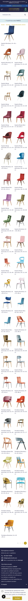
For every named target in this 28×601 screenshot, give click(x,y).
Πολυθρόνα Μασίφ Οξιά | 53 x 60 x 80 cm (7, 452)
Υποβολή (25, 14)
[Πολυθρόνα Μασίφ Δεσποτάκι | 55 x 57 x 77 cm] (21, 423)
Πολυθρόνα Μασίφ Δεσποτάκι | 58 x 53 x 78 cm (7, 411)
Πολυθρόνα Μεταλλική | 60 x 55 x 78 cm (20, 492)
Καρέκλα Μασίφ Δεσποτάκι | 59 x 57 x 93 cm (7, 126)
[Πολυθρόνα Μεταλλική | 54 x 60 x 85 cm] (9, 525)
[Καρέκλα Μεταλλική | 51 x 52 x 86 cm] (21, 284)
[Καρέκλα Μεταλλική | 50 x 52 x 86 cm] (7, 55)
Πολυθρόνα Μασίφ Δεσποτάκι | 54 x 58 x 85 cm (7, 512)
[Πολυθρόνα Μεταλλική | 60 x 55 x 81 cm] (7, 484)
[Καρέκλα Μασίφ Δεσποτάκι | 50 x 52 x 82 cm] (7, 75)
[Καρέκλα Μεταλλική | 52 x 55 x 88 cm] (21, 322)
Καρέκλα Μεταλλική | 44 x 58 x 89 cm (20, 229)
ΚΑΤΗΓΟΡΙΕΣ (2, 9)
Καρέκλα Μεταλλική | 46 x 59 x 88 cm (20, 391)
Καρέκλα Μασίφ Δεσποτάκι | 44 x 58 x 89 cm (21, 210)
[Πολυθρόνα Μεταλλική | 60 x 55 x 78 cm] (21, 484)
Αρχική (3, 24)
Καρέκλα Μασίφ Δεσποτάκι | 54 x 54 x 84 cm (7, 210)
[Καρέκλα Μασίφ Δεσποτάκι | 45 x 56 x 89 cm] (7, 263)
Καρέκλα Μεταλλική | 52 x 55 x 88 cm (20, 330)
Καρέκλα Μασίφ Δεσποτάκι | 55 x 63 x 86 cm (21, 350)
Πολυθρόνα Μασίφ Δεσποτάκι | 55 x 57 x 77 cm (21, 432)
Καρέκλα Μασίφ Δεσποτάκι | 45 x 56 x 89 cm (7, 272)
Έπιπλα (8, 24)
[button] (1, 6)
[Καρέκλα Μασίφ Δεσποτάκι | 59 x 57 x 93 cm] (7, 117)
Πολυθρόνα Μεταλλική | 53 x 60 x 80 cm (20, 452)
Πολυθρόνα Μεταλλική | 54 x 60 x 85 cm (9, 536)
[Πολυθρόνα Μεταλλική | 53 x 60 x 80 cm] (21, 444)
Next (25, 543)
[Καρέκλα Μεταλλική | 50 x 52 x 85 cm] (7, 159)
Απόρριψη (7, 598)
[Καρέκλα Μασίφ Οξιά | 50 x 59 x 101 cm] (7, 179)
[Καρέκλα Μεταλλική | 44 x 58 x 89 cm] (21, 221)
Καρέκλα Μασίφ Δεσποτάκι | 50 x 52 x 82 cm (7, 85)
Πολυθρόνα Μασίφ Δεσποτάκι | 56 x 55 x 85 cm (21, 411)
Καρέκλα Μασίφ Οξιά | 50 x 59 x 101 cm (6, 188)
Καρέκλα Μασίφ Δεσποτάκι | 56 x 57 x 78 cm (7, 147)
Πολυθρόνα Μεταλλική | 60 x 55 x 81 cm (7, 492)
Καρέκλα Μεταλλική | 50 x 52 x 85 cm (7, 167)
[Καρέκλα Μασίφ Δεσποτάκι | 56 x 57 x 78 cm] (7, 138)
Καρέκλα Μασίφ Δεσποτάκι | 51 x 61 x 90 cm (21, 64)
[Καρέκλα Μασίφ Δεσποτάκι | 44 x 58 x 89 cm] (21, 200)
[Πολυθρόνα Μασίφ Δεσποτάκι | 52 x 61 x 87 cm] (21, 463)
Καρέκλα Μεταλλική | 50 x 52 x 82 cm (7, 311)
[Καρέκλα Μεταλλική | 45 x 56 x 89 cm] (9, 33)
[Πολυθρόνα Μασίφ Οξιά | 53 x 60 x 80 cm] (7, 444)
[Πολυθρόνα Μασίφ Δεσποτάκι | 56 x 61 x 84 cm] (21, 503)
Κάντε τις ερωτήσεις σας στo (13, 560)
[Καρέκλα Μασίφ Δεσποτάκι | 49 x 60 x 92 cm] (7, 221)
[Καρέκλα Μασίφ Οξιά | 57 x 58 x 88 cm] (21, 117)
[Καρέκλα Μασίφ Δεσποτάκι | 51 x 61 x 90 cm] (21, 55)
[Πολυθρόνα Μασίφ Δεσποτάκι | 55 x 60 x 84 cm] (7, 463)
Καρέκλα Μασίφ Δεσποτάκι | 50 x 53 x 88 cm (21, 85)
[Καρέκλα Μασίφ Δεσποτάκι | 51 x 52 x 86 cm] (7, 242)
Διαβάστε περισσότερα (17, 5)
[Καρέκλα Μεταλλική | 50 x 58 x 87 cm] (7, 284)
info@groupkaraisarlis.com (10, 558)
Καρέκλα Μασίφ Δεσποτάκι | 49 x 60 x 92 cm (7, 230)
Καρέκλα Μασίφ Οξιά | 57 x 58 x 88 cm (20, 125)
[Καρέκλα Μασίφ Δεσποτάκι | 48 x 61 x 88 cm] (21, 179)
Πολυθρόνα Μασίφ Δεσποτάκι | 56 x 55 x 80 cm (7, 432)
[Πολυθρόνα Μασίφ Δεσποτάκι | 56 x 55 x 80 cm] (7, 423)
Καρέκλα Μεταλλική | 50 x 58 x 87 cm (7, 292)
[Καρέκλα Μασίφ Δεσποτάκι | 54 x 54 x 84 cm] (7, 200)
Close (26, 2)
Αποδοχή (17, 598)
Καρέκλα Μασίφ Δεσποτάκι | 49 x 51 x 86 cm (21, 168)
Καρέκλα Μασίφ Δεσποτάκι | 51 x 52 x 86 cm (7, 251)
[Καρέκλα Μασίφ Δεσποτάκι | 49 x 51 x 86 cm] (21, 159)
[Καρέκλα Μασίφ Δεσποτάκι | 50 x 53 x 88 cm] (21, 75)
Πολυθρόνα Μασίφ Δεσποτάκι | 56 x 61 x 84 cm (21, 512)
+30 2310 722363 (7, 555)
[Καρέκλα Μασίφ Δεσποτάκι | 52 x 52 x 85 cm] (7, 341)
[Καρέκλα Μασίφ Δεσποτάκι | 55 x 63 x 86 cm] (21, 341)
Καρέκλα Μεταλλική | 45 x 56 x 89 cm (8, 44)
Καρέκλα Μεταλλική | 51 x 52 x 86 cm (20, 292)
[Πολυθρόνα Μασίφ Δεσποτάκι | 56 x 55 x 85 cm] (21, 402)
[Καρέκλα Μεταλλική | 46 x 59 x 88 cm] (21, 383)
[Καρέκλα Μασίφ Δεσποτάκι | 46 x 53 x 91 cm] (21, 242)
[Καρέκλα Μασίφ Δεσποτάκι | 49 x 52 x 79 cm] (7, 96)
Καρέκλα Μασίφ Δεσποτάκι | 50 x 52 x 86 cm (21, 106)
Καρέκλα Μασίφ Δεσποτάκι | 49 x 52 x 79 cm (7, 106)
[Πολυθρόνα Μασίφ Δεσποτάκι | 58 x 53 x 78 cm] (7, 402)
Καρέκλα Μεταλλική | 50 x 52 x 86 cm (7, 63)
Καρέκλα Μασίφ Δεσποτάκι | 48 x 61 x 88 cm (21, 189)
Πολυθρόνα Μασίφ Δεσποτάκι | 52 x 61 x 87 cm (21, 472)
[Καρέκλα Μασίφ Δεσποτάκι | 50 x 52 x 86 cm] (21, 96)
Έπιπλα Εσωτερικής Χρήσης (19, 24)
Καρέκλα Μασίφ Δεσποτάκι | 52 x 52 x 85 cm (7, 350)
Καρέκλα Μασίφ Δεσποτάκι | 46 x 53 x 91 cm (21, 251)
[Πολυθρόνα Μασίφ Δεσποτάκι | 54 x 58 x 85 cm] (7, 503)
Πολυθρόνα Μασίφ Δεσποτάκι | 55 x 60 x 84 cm (7, 472)
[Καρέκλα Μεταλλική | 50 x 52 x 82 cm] (7, 303)
